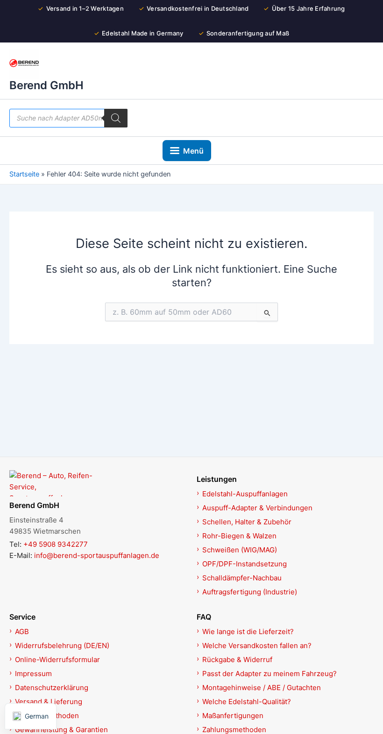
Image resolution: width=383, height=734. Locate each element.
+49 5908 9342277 (55, 544)
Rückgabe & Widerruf (237, 659)
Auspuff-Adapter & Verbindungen (257, 507)
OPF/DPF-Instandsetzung (244, 563)
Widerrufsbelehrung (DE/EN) (62, 645)
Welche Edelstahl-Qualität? (246, 701)
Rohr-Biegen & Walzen (239, 535)
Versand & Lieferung (48, 701)
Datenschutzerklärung (51, 687)
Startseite (24, 174)
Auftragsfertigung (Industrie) (249, 591)
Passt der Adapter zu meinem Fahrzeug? (269, 673)
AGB (22, 631)
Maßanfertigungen (232, 715)
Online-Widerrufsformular (57, 659)
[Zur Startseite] (97, 483)
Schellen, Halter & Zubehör (246, 521)
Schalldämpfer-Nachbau (242, 577)
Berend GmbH (46, 85)
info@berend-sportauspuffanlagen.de (96, 555)
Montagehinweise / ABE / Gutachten (261, 687)
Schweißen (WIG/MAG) (239, 549)
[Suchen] (116, 118)
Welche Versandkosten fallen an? (257, 645)
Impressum (33, 673)
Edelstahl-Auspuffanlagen (245, 493)
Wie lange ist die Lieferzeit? (248, 631)
